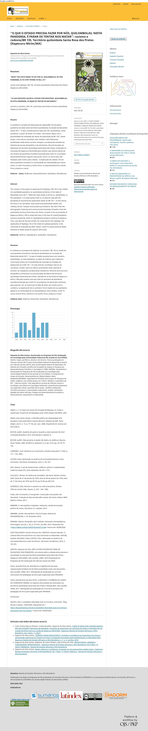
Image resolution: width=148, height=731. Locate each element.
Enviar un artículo (118, 39)
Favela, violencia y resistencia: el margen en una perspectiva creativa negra (64, 649)
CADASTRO (116, 4)
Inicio (12, 26)
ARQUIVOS (20, 18)
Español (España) (116, 56)
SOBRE (42, 18)
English (113, 53)
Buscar (136, 18)
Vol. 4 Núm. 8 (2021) (33, 26)
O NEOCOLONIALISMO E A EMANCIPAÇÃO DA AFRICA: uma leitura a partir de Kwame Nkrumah (123, 176)
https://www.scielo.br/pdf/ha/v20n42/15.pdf (28, 527)
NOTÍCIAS (31, 18)
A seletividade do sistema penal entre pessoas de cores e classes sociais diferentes (122, 152)
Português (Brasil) (117, 66)
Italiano (113, 63)
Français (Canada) (117, 60)
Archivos (20, 26)
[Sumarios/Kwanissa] (45, 699)
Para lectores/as (115, 110)
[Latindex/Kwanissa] (71, 699)
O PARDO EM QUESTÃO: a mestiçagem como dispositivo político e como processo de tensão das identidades (123, 164)
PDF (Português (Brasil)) (85, 99)
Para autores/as (115, 113)
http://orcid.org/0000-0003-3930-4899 (21, 60)
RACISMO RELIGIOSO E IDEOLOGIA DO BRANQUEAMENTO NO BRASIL (123, 185)
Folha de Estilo (136, 4)
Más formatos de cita (83, 144)
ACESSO (125, 4)
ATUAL (9, 18)
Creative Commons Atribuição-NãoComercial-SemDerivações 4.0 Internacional (85, 189)
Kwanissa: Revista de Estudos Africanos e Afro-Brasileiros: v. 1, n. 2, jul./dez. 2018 (46, 640)
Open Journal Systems (118, 29)
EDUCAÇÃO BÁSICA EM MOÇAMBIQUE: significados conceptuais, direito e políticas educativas (122, 141)
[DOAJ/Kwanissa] (19, 699)
